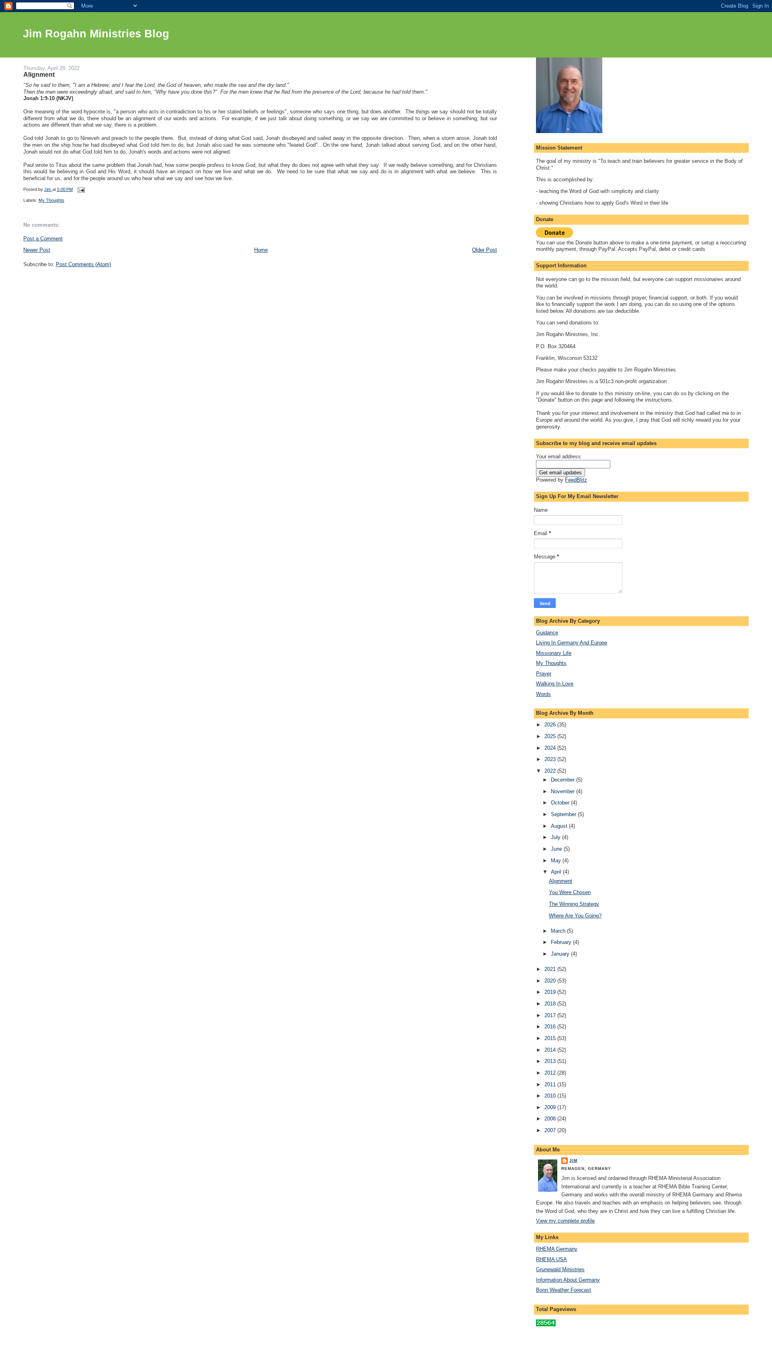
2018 (550, 1004)
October (561, 803)
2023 (550, 759)
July (556, 837)
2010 (550, 1096)
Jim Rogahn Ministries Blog (96, 34)
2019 (550, 992)
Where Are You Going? (575, 916)
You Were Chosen (570, 892)
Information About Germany (568, 1280)
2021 (550, 969)
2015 (550, 1038)
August (560, 826)
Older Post (484, 250)
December (563, 780)
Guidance (547, 633)
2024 (550, 748)
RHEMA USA (551, 1259)
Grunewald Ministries (560, 1269)
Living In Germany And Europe (571, 643)
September (564, 814)
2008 (550, 1119)
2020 (550, 981)
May (557, 861)
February (562, 942)
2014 (550, 1050)
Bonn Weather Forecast (563, 1290)
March (559, 931)
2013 (550, 1061)
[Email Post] (81, 189)
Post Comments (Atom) (83, 264)
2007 (550, 1130)
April (557, 872)
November (563, 791)
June (557, 849)
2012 (550, 1073)
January (561, 954)
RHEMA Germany (556, 1249)
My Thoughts (51, 200)
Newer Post (36, 250)
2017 (550, 1015)
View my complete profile (565, 1221)
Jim (573, 1160)
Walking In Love (554, 684)
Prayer (543, 674)
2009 (550, 1107)
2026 (550, 725)
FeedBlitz (576, 480)
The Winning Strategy (574, 904)
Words (543, 694)
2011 (550, 1084)
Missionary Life (553, 653)
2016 (550, 1027)
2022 (550, 771)
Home (261, 250)
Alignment (560, 881)
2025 (550, 736)
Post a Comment (43, 239)
